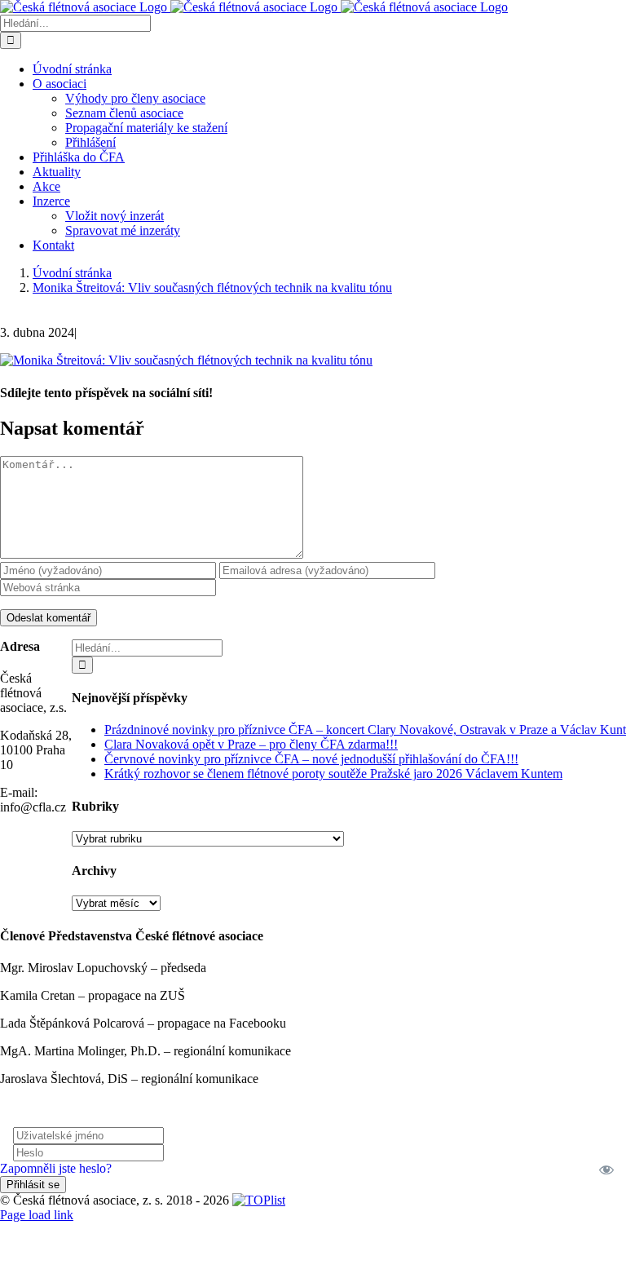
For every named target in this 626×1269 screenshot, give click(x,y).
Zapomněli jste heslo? (56, 1168)
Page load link (36, 1215)
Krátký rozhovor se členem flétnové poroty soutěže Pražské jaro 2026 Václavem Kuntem (333, 773)
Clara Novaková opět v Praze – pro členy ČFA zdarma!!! (251, 744)
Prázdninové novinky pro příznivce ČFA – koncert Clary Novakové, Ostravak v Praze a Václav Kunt (365, 729)
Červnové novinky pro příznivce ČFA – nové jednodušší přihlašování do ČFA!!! (311, 759)
